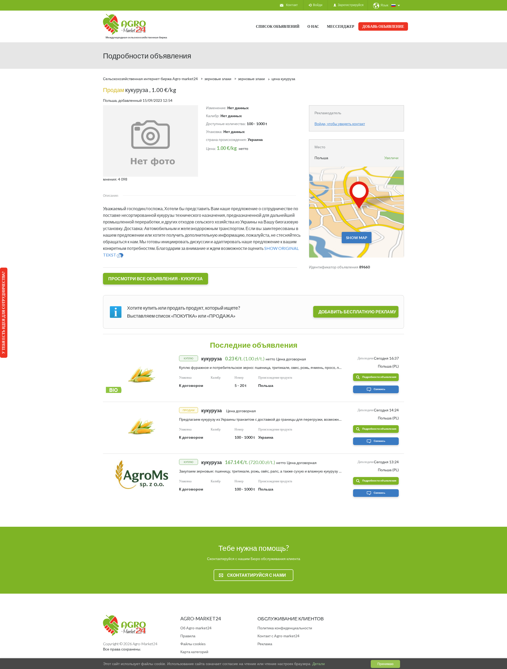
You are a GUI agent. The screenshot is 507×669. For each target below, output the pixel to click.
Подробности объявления (379, 376)
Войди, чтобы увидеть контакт (339, 123)
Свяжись (379, 389)
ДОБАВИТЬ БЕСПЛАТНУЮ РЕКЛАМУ (357, 311)
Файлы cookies (193, 643)
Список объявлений (277, 26)
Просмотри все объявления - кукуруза (155, 278)
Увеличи (391, 157)
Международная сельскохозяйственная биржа (136, 37)
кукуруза (126, 89)
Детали (318, 664)
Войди (316, 5)
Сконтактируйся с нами (256, 575)
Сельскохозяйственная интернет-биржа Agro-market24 (150, 78)
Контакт (292, 5)
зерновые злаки (217, 78)
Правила (187, 636)
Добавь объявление (383, 26)
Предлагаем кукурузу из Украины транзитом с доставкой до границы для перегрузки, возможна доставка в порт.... (275, 419)
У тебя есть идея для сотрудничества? (3, 313)
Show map (356, 237)
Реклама (264, 643)
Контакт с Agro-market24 (278, 636)
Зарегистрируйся (350, 5)
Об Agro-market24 (196, 628)
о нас (313, 26)
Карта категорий (194, 651)
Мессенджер (340, 26)
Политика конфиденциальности (284, 628)
